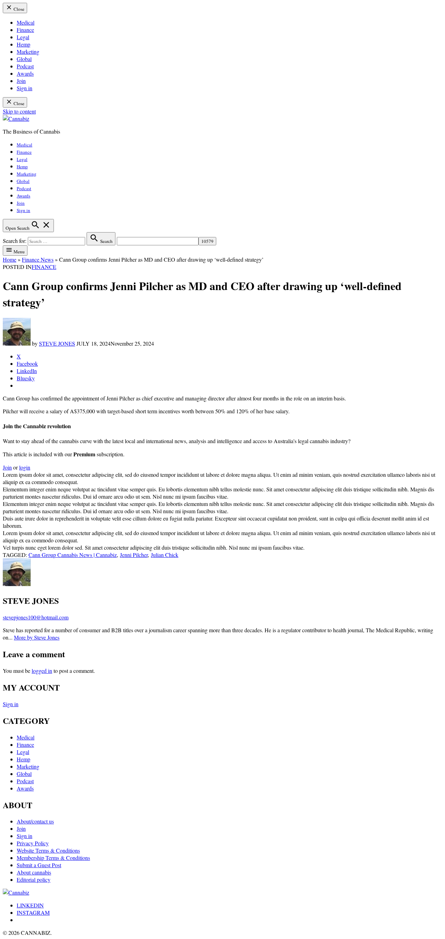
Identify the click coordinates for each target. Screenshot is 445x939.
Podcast (25, 66)
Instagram (33, 912)
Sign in (24, 88)
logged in (42, 670)
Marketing (28, 51)
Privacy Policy (33, 843)
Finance (25, 29)
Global (24, 58)
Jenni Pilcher (134, 554)
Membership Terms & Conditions (53, 857)
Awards (25, 73)
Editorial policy (33, 879)
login (24, 467)
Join (21, 80)
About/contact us (35, 821)
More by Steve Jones (36, 637)
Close (18, 9)
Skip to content (19, 111)
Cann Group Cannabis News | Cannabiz (73, 554)
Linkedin (30, 905)
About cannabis (34, 872)
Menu (19, 251)
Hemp (23, 44)
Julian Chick (164, 554)
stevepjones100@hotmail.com (35, 617)
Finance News (38, 259)
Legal (23, 37)
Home (9, 259)
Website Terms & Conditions (48, 850)
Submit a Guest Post (39, 865)
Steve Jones (57, 343)
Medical (25, 22)
